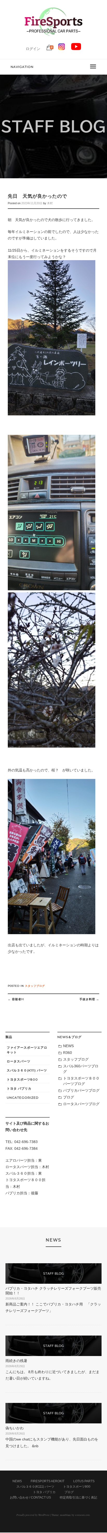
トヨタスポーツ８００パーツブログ (81, 1081)
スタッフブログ (35, 985)
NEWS (68, 1046)
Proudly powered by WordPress (32, 1515)
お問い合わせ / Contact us (30, 1497)
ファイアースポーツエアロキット (27, 1050)
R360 (67, 1053)
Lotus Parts (84, 1481)
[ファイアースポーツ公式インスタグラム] (61, 49)
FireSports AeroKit (47, 1481)
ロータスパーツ (18, 1061)
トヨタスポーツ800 (22, 1079)
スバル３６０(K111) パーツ (27, 1070)
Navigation (22, 67)
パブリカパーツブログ (81, 1090)
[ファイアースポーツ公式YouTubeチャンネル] (76, 49)
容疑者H (16, 999)
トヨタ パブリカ (19, 1088)
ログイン (33, 49)
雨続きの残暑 (16, 1361)
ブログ (68, 1097)
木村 (50, 203)
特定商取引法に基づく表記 (78, 1497)
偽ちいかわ (14, 1428)
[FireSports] (53, 40)
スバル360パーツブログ (80, 1069)
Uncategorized (23, 1097)
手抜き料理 (89, 999)
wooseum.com (82, 1515)
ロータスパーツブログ (81, 1104)
